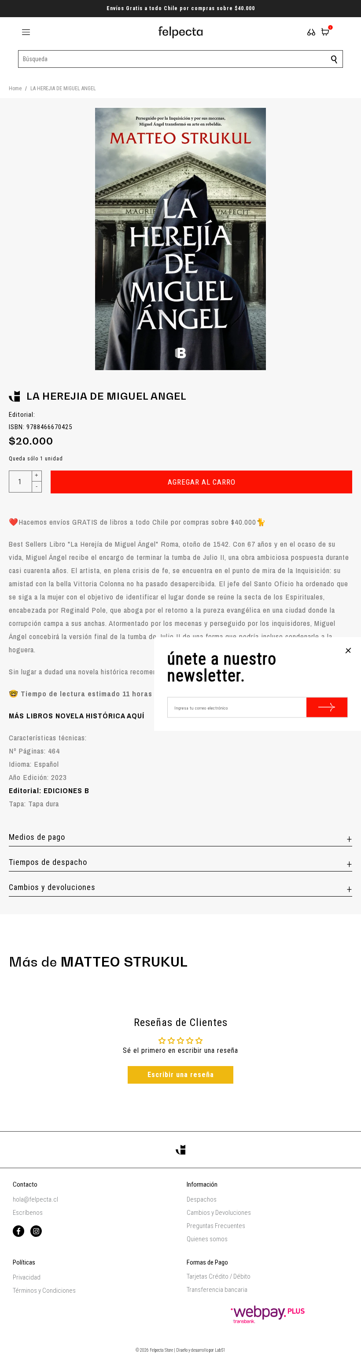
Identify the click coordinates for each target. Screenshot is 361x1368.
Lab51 (220, 1350)
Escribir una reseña (180, 1074)
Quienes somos (207, 1239)
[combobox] (180, 59)
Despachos (202, 1199)
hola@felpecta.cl (35, 1199)
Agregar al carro (202, 482)
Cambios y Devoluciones (219, 1213)
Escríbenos (28, 1213)
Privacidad (27, 1277)
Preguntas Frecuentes (216, 1226)
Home (15, 88)
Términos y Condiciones (44, 1290)
